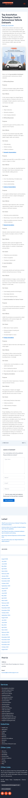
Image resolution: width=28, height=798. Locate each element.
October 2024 (5, 612)
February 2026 (5, 573)
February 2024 (5, 632)
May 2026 (4, 566)
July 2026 (4, 561)
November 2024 (6, 610)
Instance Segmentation (10, 187)
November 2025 (6, 581)
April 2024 (4, 627)
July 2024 (4, 620)
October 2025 (5, 583)
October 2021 (5, 647)
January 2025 (5, 605)
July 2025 (4, 590)
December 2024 (6, 607)
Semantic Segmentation (10, 152)
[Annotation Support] (7, 3)
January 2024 (5, 634)
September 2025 (6, 586)
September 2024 (6, 615)
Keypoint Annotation (9, 225)
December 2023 (6, 637)
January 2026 (5, 576)
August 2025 (5, 588)
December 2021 (6, 642)
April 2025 (4, 598)
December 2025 (6, 578)
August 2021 (5, 649)
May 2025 (4, 595)
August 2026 (5, 559)
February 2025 (5, 603)
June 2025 (4, 593)
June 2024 (4, 622)
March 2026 (4, 571)
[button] (6, 789)
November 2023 (6, 639)
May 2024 (4, 625)
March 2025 (4, 600)
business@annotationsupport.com (10, 672)
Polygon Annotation (9, 337)
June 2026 (4, 564)
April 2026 (4, 568)
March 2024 (4, 630)
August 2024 (5, 617)
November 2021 (6, 644)
